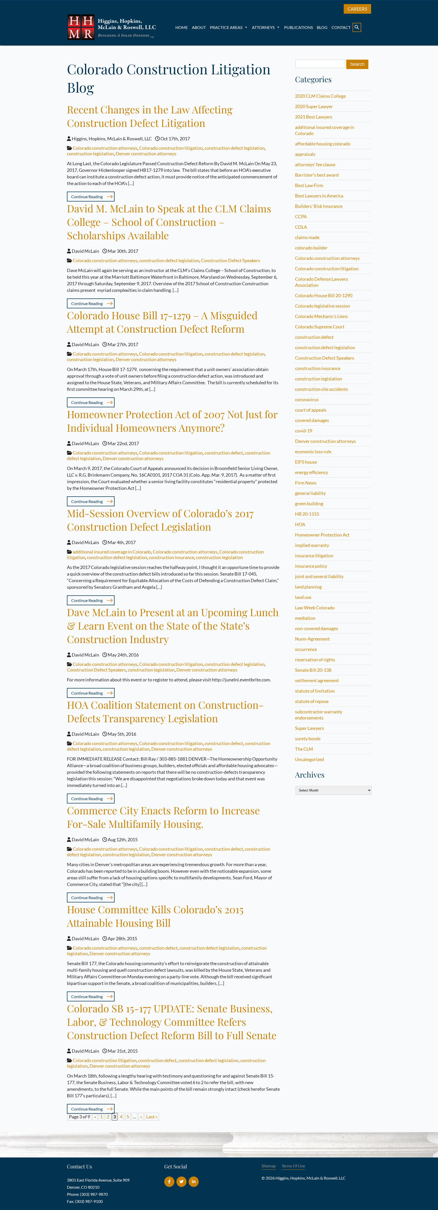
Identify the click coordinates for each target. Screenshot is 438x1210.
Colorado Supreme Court (319, 326)
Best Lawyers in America (319, 195)
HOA (300, 524)
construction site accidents (321, 389)
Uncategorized (309, 759)
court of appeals (310, 410)
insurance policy (311, 566)
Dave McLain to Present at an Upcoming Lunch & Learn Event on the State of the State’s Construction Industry (173, 625)
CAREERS (357, 9)
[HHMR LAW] (112, 39)
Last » (151, 1116)
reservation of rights (315, 659)
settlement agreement (317, 680)
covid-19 (303, 430)
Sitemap (269, 1165)
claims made (307, 237)
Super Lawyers (309, 728)
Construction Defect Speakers (230, 260)
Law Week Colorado (315, 607)
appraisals (305, 154)
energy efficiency (311, 472)
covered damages (312, 420)
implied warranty (312, 545)
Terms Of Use (293, 1165)
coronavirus (307, 399)
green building (309, 503)
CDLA (301, 227)
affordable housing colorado (322, 143)
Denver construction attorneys (146, 153)
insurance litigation (314, 555)
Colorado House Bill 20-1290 (323, 295)
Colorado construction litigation (171, 148)
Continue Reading (87, 196)
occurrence (306, 649)
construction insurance (171, 557)
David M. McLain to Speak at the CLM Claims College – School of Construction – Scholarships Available (169, 221)
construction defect (224, 453)
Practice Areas (226, 27)
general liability (310, 493)
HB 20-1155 (307, 514)
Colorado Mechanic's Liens (321, 316)
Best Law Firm (309, 185)
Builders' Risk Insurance (318, 206)
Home (181, 27)
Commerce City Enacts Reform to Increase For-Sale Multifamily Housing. (163, 816)
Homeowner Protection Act (322, 534)
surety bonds (308, 738)
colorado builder (311, 247)
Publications (298, 27)
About (199, 27)
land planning (308, 587)
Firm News (306, 482)
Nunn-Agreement (312, 639)
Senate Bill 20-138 (313, 670)
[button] (357, 27)
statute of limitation (315, 691)
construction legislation (90, 153)
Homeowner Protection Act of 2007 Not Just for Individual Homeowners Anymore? (172, 420)
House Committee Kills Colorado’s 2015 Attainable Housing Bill (155, 915)
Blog (322, 27)
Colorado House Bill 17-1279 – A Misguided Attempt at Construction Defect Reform (162, 321)
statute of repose (311, 701)
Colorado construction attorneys (105, 148)
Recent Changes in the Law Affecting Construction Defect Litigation (149, 116)
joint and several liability (319, 576)
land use (303, 597)
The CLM (304, 749)
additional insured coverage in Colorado (112, 551)
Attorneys (263, 27)
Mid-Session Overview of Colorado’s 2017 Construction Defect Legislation (160, 519)
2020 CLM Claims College (320, 96)
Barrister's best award (317, 175)
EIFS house (306, 462)
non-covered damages (316, 628)
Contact (341, 27)
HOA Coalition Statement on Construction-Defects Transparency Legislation (165, 711)
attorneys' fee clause (315, 164)
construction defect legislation (235, 148)
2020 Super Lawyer (314, 106)
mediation (305, 618)
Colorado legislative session (322, 306)
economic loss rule (313, 451)
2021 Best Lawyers (313, 117)
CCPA (301, 216)
